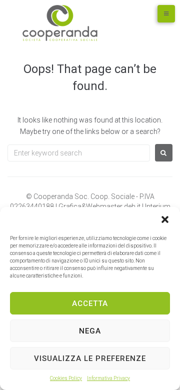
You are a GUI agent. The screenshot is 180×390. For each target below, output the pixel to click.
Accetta (90, 303)
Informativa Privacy (108, 378)
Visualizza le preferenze (90, 358)
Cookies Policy (66, 378)
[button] (165, 219)
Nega (90, 331)
